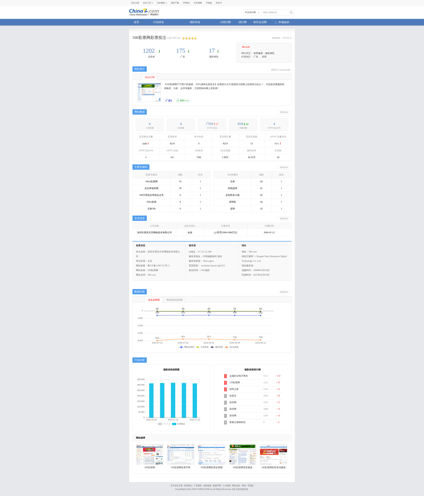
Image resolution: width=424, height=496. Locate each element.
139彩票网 (234, 382)
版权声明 (217, 485)
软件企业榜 (260, 22)
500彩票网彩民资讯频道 (273, 467)
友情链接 (207, 485)
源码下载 (175, 3)
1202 (149, 50)
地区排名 (195, 22)
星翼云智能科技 (237, 422)
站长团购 (198, 3)
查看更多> (284, 112)
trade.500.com (174, 38)
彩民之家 (234, 389)
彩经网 (232, 402)
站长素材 (161, 3)
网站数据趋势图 (174, 300)
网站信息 (246, 47)
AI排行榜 (225, 22)
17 (212, 50)
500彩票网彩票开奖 (180, 467)
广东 (182, 56)
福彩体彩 (213, 56)
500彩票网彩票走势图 (212, 467)
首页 (136, 22)
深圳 (264, 56)
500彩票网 (149, 467)
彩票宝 (232, 396)
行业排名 (158, 22)
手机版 (250, 485)
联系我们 (188, 485)
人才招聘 (227, 485)
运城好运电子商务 (238, 376)
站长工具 (147, 3)
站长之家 (135, 3)
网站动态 (236, 485)
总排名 (151, 56)
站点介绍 (150, 77)
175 (180, 50)
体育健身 (258, 53)
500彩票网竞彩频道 (242, 467)
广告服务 (198, 485)
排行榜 (243, 22)
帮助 (244, 485)
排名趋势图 (154, 300)
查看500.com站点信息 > (281, 70)
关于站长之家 (177, 485)
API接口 (186, 3)
